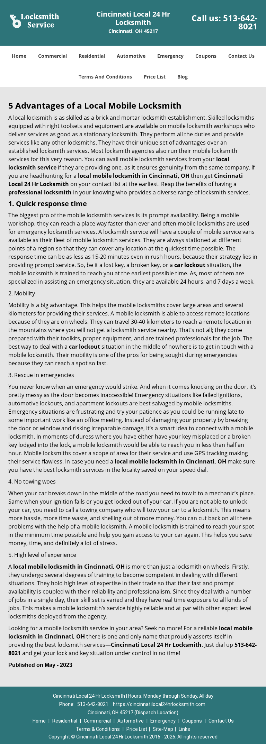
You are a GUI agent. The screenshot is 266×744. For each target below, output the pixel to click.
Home (19, 56)
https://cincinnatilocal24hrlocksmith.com (159, 704)
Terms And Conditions (105, 76)
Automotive (131, 56)
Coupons (205, 56)
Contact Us (241, 56)
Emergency (170, 56)
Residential (92, 56)
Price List (155, 76)
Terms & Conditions (98, 729)
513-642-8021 (240, 22)
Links (184, 729)
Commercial (52, 56)
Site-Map (163, 729)
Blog (182, 76)
